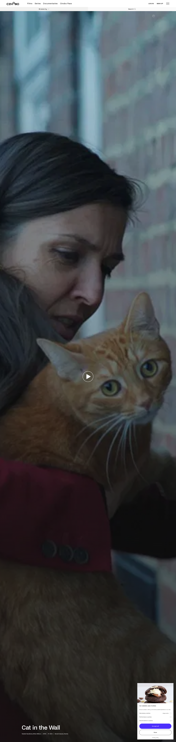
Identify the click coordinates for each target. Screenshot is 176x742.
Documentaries (50, 3)
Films (29, 3)
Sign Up (160, 3)
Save (155, 732)
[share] (153, 16)
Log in (151, 3)
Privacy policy (155, 737)
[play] (88, 376)
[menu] (167, 3)
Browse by (43, 9)
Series (38, 3)
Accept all (155, 726)
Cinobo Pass (66, 3)
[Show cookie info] (170, 713)
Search (131, 9)
